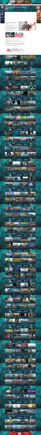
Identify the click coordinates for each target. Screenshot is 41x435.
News (10, 3)
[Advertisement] (20, 16)
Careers (25, 3)
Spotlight (30, 3)
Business (17, 3)
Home (7, 3)
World (22, 3)
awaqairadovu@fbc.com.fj (10, 9)
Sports (13, 3)
